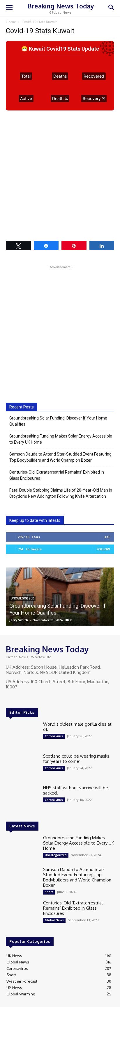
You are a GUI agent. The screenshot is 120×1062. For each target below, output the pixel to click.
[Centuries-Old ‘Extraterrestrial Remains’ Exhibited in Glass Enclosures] (22, 913)
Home (11, 21)
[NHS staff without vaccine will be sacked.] (22, 798)
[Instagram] (18, 698)
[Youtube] (34, 698)
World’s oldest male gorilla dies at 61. (77, 726)
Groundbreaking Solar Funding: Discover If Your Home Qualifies (58, 421)
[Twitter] (26, 698)
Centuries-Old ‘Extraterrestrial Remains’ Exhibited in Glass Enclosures (56, 475)
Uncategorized (56, 855)
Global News (54, 920)
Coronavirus (54, 736)
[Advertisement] (60, 175)
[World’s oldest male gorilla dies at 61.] (22, 734)
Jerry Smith (18, 620)
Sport (49, 892)
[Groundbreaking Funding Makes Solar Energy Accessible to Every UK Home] (22, 848)
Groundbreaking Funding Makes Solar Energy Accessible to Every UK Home (60, 439)
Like (106, 537)
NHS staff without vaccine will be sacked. (75, 790)
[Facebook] (10, 698)
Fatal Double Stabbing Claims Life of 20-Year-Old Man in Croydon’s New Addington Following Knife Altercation (60, 493)
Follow (103, 549)
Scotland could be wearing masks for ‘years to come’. (76, 758)
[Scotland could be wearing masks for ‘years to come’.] (22, 766)
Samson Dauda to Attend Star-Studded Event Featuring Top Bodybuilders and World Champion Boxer (60, 457)
